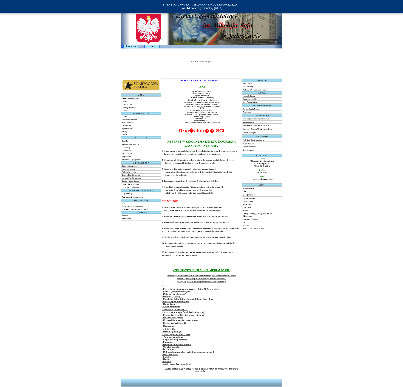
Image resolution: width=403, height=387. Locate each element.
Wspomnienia (127, 157)
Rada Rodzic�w (249, 133)
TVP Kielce (247, 207)
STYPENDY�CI (249, 87)
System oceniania (249, 147)
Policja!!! (246, 210)
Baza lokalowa (127, 123)
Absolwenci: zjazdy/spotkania (133, 160)
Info (123, 203)
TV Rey (125, 111)
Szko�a (125, 141)
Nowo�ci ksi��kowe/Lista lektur (135, 209)
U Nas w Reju (127, 105)
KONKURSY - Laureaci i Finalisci (255, 90)
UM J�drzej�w (249, 198)
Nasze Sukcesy (249, 96)
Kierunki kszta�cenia (251, 109)
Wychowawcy (127, 129)
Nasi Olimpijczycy (249, 83)
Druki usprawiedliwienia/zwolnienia (256, 119)
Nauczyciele (126, 126)
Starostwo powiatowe (251, 219)
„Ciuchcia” (247, 225)
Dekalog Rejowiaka (129, 108)
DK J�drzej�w (249, 195)
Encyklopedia (248, 201)
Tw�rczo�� (127, 194)
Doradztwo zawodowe (130, 187)
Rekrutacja (247, 112)
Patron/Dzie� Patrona (130, 144)
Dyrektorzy (126, 148)
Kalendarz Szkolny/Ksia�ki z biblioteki (257, 129)
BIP (244, 222)
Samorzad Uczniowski (130, 166)
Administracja (127, 219)
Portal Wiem (247, 204)
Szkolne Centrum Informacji (132, 206)
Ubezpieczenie (248, 122)
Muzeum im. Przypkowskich (253, 228)
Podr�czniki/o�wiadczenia (253, 140)
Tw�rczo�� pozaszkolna (132, 197)
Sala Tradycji (127, 154)
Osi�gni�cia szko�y (130, 184)
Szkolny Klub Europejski (131, 175)
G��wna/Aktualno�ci (131, 98)
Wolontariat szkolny (129, 172)
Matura (124, 135)
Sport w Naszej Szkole (130, 181)
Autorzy (125, 216)
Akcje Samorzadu (128, 169)
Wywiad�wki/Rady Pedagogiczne (256, 125)
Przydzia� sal (248, 143)
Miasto (124, 117)
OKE (244, 191)
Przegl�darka (248, 188)
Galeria (124, 102)
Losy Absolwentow (250, 102)
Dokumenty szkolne (129, 120)
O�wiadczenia (248, 150)
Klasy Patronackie (250, 99)
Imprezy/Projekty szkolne (131, 178)
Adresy (124, 132)
